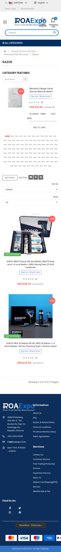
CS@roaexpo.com (16, 442)
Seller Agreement (41, 436)
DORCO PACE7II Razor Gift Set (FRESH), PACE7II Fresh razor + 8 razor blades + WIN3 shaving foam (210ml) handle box (30, 264)
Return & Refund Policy (44, 422)
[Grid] (30, 177)
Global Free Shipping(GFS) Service (45, 484)
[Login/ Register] (42, 20)
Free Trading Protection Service (44, 466)
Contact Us (38, 455)
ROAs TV (37, 478)
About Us (37, 413)
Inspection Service (41, 473)
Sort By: (55, 184)
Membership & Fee (41, 491)
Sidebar (11, 178)
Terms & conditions (42, 427)
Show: (56, 197)
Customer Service (41, 459)
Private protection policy (44, 432)
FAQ (35, 418)
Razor (36, 54)
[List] (36, 177)
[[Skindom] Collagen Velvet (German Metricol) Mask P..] (14, 97)
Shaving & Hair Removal (16, 54)
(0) (42, 102)
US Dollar (19, 2)
